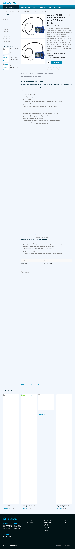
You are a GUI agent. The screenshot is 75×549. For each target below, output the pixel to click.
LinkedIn (54, 68)
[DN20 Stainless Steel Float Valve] (6, 66)
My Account (43, 7)
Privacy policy (47, 527)
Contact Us (36, 7)
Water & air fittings (7, 39)
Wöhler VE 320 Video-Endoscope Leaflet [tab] (31, 76)
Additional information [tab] (36, 73)
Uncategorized (6, 36)
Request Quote (53, 7)
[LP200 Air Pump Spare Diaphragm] (6, 58)
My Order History (30, 522)
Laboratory (5, 29)
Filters (4, 24)
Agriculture (6, 17)
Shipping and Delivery (49, 524)
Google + (56, 68)
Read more (34, 396)
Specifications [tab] (49, 73)
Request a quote (47, 520)
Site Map (46, 530)
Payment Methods (48, 522)
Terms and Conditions (49, 529)
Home (22, 7)
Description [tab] (24, 73)
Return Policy (47, 525)
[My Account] (66, 3)
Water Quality (6, 41)
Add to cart (56, 62)
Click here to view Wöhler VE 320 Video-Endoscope (33, 385)
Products (27, 7)
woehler (62, 57)
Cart (59, 7)
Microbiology (6, 31)
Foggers (5, 26)
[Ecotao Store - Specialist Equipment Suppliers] (9, 2)
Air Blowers (6, 19)
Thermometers (66, 505)
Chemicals (5, 22)
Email (59, 68)
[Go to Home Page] (3, 11)
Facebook (48, 68)
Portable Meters (25, 505)
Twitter (51, 68)
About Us (64, 522)
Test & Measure (56, 57)
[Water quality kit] (6, 51)
